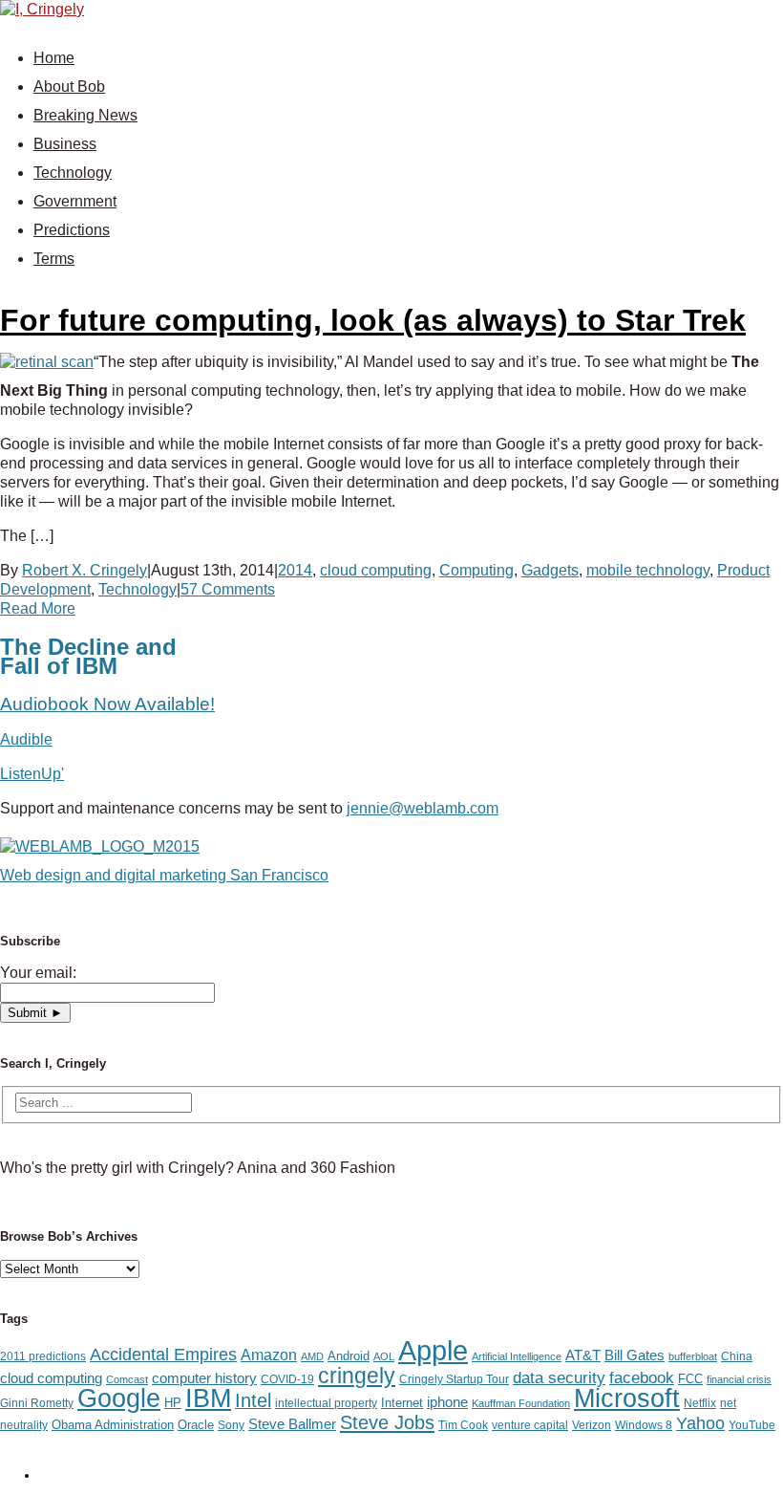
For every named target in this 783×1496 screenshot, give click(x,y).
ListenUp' (32, 774)
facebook (641, 1378)
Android (349, 1356)
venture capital (530, 1425)
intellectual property (326, 1403)
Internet (402, 1403)
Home (53, 58)
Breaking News (85, 115)
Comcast (127, 1379)
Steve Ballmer (292, 1424)
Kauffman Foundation (521, 1403)
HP (172, 1403)
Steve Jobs (387, 1422)
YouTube (752, 1425)
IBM (208, 1398)
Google (118, 1398)
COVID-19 (287, 1379)
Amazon (269, 1354)
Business (64, 144)
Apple (433, 1350)
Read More (37, 608)
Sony (231, 1425)
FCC (690, 1379)
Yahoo (700, 1423)
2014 (295, 570)
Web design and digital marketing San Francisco (164, 875)
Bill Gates (634, 1355)
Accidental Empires (163, 1354)
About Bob (69, 86)
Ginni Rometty (37, 1403)
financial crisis (739, 1379)
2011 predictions (43, 1356)
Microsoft (627, 1398)
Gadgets (550, 570)
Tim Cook (463, 1425)
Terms (53, 258)
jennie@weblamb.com (422, 808)
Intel (253, 1400)
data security (559, 1377)
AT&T (583, 1355)
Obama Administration (113, 1425)
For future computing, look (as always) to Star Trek (373, 320)
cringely (356, 1375)
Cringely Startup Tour (454, 1379)
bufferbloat (692, 1356)
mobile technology (647, 570)
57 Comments (227, 589)
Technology (72, 172)
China (736, 1356)
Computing (476, 570)
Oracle (196, 1425)
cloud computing (376, 570)
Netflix (700, 1403)
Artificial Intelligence (516, 1356)
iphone (447, 1402)
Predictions (71, 230)
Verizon (591, 1425)
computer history (204, 1378)
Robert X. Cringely (84, 570)
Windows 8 (643, 1425)
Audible (26, 739)
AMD (312, 1356)
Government (74, 201)
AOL (383, 1356)
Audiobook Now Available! (107, 704)
